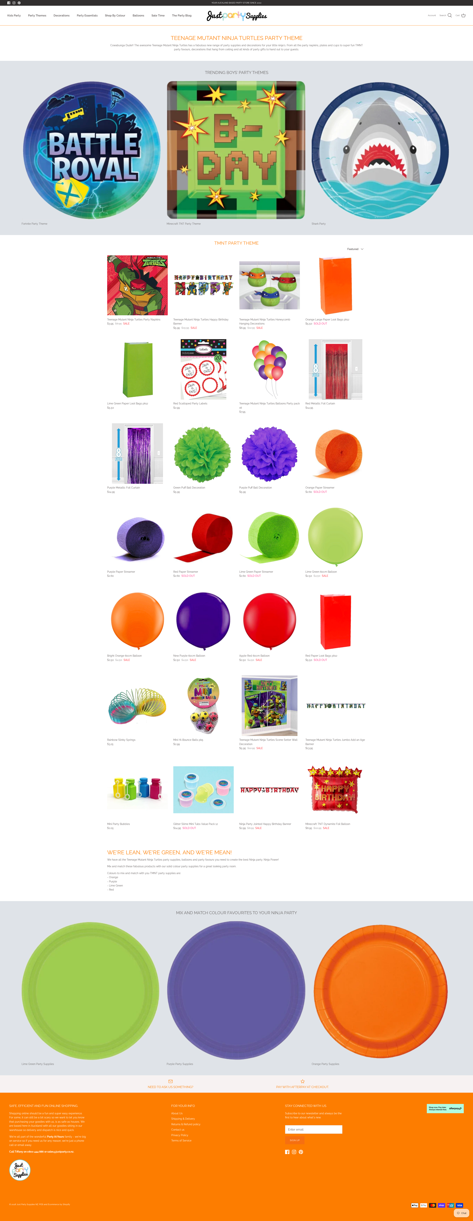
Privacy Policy (179, 1135)
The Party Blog (181, 15)
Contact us (177, 1129)
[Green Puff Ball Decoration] (203, 453)
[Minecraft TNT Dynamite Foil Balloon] (335, 789)
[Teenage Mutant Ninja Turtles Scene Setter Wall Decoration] (269, 705)
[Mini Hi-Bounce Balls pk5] (203, 705)
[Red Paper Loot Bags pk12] (335, 621)
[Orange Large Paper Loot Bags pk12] (335, 285)
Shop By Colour (115, 15)
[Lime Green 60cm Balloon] (335, 537)
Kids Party (14, 15)
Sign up (295, 1140)
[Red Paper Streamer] (203, 537)
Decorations (61, 15)
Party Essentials (87, 15)
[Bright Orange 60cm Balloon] (137, 621)
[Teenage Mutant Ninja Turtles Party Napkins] (137, 285)
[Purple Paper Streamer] (137, 537)
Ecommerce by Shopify (59, 1204)
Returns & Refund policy (185, 1124)
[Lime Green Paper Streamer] (269, 537)
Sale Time (158, 15)
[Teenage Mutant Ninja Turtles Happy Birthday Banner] (203, 285)
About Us (177, 1113)
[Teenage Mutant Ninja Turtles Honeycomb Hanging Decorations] (269, 285)
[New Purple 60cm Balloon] (203, 621)
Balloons (138, 15)
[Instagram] (14, 2)
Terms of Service (181, 1140)
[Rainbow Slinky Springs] (137, 705)
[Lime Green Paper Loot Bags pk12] (137, 369)
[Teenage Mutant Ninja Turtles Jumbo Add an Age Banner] (335, 705)
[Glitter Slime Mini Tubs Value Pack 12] (203, 789)
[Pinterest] (19, 2)
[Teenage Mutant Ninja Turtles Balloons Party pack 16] (269, 369)
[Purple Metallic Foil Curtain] (137, 453)
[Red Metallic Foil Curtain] (335, 369)
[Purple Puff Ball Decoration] (269, 453)
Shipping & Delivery (183, 1118)
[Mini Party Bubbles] (137, 789)
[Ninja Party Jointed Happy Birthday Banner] (269, 789)
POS (41, 1204)
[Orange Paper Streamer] (335, 453)
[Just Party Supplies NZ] (237, 15)
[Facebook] (8, 2)
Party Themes (37, 15)
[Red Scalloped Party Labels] (203, 369)
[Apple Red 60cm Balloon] (269, 621)
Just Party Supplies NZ (27, 1204)
